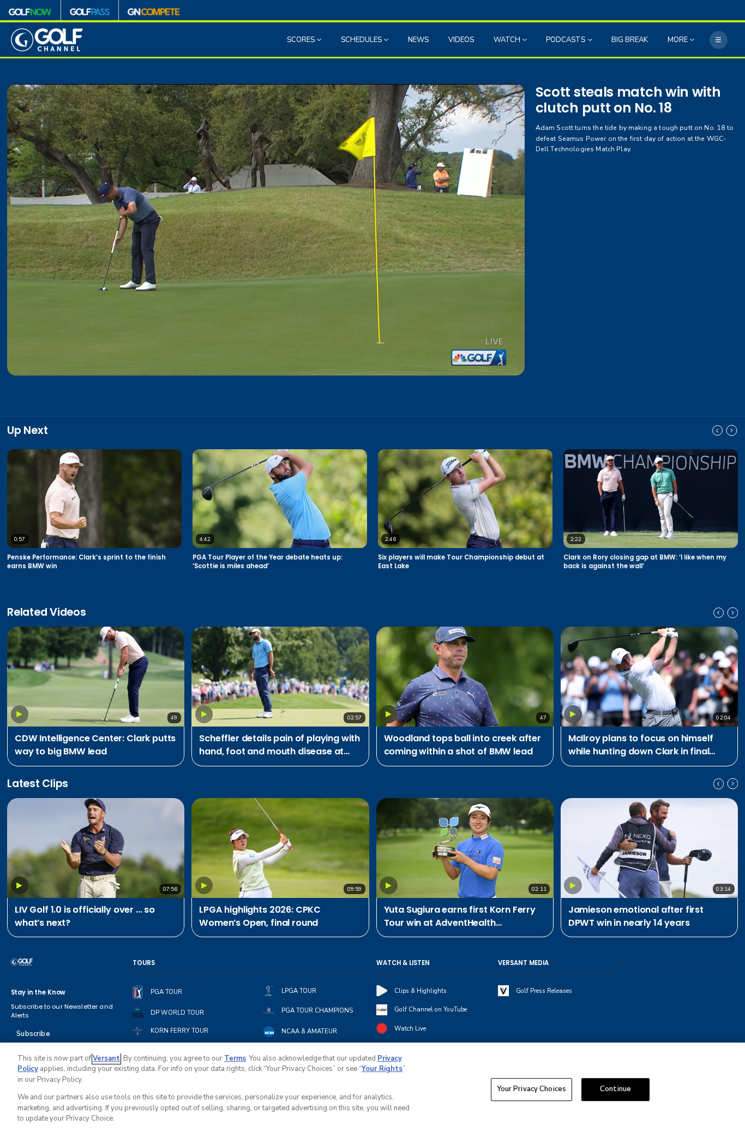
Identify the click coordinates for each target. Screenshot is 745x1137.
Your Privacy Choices (532, 1089)
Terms (235, 1058)
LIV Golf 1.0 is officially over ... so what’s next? (85, 916)
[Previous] (717, 430)
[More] (719, 40)
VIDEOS (461, 40)
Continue (615, 1089)
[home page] (47, 39)
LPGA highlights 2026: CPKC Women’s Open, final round (260, 916)
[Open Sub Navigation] (320, 40)
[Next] (731, 430)
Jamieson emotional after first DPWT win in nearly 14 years (636, 916)
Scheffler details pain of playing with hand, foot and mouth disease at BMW (279, 745)
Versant (106, 1058)
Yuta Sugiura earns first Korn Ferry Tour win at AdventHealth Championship (460, 916)
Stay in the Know (38, 992)
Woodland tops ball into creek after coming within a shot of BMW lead (462, 745)
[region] (372, 1090)
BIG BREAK (629, 40)
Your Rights (382, 1069)
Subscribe (33, 1034)
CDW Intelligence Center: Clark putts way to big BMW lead (95, 745)
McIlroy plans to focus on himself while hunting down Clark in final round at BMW (640, 745)
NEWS (418, 40)
